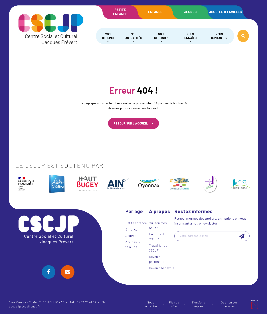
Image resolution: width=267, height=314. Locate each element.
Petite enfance (120, 12)
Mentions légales (198, 304)
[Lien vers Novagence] (254, 304)
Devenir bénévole (161, 268)
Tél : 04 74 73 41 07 (83, 302)
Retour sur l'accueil (131, 123)
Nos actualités (133, 36)
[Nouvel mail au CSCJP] (67, 272)
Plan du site (174, 304)
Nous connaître (190, 36)
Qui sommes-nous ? (158, 225)
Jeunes (190, 12)
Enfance (155, 12)
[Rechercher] (243, 36)
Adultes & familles (225, 12)
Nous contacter (219, 36)
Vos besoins (108, 36)
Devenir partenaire (156, 259)
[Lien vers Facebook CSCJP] (48, 272)
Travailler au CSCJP (158, 247)
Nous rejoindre (161, 36)
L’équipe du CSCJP (157, 236)
